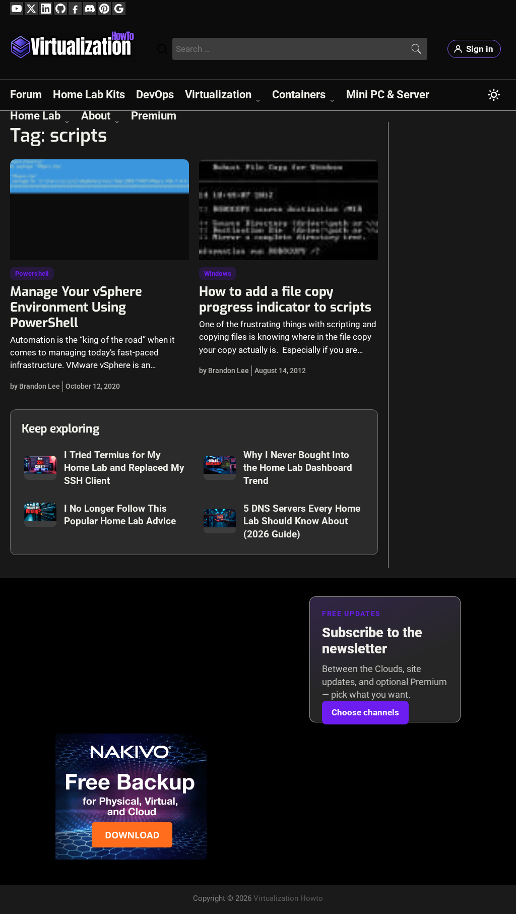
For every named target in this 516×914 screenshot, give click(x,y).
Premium (153, 115)
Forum (26, 94)
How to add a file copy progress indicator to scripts (285, 299)
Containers (299, 94)
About (95, 115)
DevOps (155, 94)
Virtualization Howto (288, 898)
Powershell (32, 273)
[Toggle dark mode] (494, 95)
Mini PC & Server (387, 94)
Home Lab (35, 115)
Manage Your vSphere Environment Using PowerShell (76, 307)
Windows (217, 273)
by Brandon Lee (35, 386)
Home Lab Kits (89, 94)
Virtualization (218, 94)
